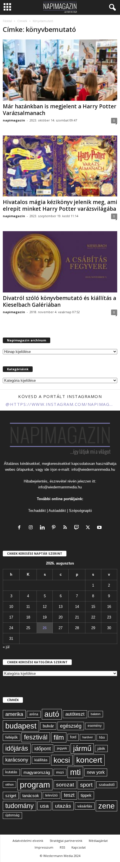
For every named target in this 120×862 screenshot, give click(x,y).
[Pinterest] (55, 528)
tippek (86, 795)
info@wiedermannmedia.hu (93, 469)
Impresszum (44, 847)
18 (28, 617)
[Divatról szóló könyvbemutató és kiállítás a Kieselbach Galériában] (60, 261)
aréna (33, 714)
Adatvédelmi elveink (28, 840)
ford (73, 737)
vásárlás (84, 806)
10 (11, 607)
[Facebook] (20, 528)
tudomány (19, 805)
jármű (82, 748)
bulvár (48, 726)
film (59, 737)
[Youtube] (100, 528)
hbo (102, 737)
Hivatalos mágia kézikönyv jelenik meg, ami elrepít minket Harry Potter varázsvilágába (60, 205)
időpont (42, 748)
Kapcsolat (78, 847)
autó (51, 714)
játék (101, 748)
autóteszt (75, 714)
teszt (69, 795)
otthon (9, 784)
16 (109, 607)
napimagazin (14, 120)
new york (96, 772)
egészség (70, 726)
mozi (60, 772)
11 (28, 607)
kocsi (62, 760)
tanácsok (30, 795)
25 (28, 628)
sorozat (65, 785)
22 (93, 617)
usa (44, 806)
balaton (95, 714)
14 (77, 607)
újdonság (12, 815)
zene (106, 806)
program (35, 784)
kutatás (11, 772)
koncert (89, 760)
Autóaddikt (57, 511)
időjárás (16, 748)
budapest (21, 726)
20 (61, 617)
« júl (6, 647)
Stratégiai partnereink (66, 840)
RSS (62, 847)
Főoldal (7, 21)
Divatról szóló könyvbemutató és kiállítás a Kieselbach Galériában (59, 301)
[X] (89, 528)
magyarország (36, 772)
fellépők (11, 737)
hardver (87, 737)
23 (109, 617)
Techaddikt (37, 511)
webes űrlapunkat (19, 469)
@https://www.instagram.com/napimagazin (60, 404)
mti (75, 772)
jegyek (62, 748)
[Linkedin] (43, 528)
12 (45, 607)
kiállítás (40, 760)
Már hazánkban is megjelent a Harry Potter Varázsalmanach (59, 110)
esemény (95, 726)
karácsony (16, 760)
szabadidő (107, 785)
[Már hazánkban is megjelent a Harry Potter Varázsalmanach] (60, 70)
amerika (14, 714)
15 (93, 607)
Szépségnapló (80, 511)
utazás (63, 806)
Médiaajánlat (98, 840)
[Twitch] (77, 528)
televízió (51, 795)
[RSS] (66, 528)
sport (86, 785)
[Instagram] (32, 528)
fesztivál (35, 737)
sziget (10, 795)
